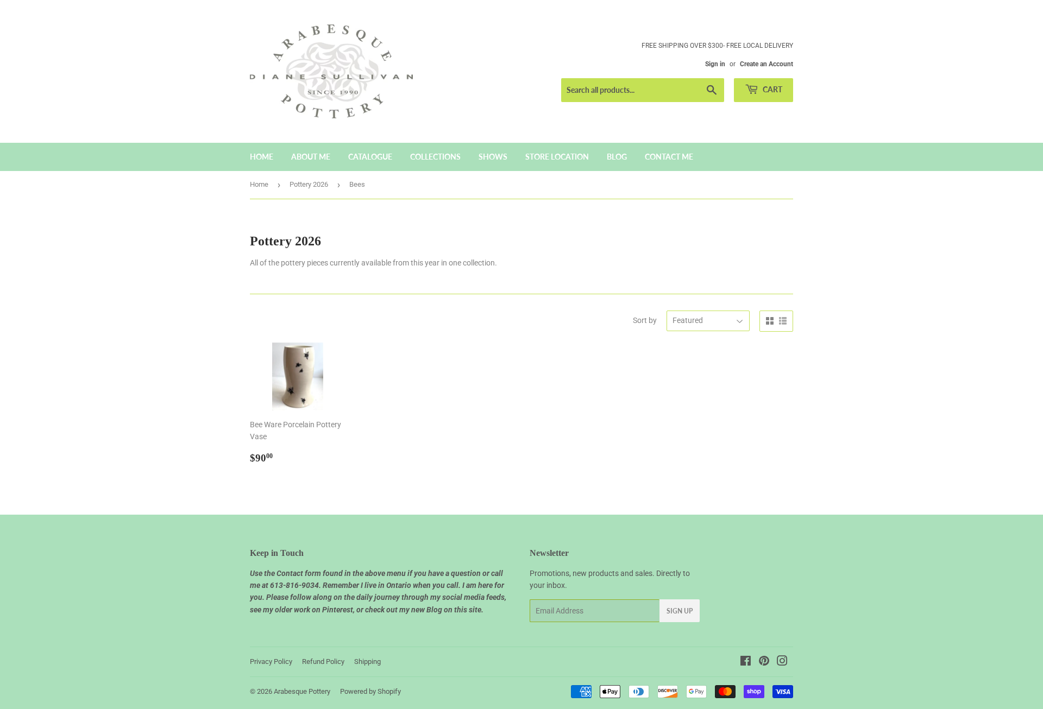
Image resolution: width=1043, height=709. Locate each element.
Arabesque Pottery (302, 691)
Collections (435, 156)
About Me (310, 156)
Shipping (367, 661)
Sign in (715, 64)
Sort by (645, 320)
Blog (617, 156)
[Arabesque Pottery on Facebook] (745, 662)
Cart (771, 89)
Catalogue (370, 156)
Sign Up (680, 611)
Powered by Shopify (370, 691)
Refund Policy (323, 661)
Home (261, 156)
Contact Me (669, 156)
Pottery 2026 (309, 184)
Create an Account (766, 64)
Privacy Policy (271, 661)
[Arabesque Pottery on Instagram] (782, 662)
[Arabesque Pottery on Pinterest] (764, 662)
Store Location (557, 156)
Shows (493, 156)
